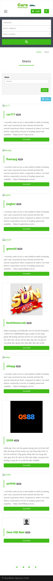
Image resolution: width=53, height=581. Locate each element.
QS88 (12, 440)
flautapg (14, 159)
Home (38, 52)
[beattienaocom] (26, 299)
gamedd (14, 248)
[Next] (30, 567)
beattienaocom (18, 323)
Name (7, 77)
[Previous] (23, 567)
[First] (17, 567)
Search (44, 90)
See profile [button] (26, 139)
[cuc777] (26, 105)
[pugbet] (26, 195)
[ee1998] (26, 475)
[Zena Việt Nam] (26, 521)
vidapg (13, 366)
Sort (47, 99)
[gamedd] (26, 240)
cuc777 (13, 114)
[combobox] (26, 28)
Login (37, 11)
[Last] (36, 567)
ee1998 (13, 483)
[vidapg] (26, 357)
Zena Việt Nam (18, 532)
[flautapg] (26, 150)
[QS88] (26, 417)
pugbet (13, 204)
